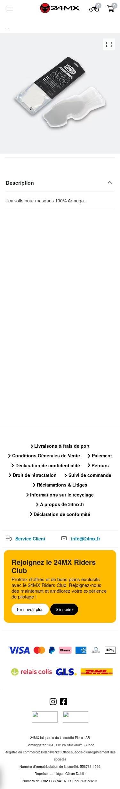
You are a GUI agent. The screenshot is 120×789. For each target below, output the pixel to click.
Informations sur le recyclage (61, 494)
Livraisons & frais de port (61, 446)
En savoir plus (30, 609)
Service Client (30, 538)
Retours (99, 465)
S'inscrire (64, 609)
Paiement (101, 455)
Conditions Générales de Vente (45, 455)
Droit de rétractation (34, 475)
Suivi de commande (89, 475)
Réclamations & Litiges (61, 484)
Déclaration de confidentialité (47, 465)
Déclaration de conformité (61, 514)
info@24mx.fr (85, 538)
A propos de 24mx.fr (61, 504)
